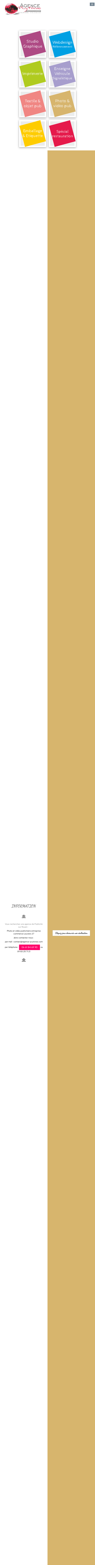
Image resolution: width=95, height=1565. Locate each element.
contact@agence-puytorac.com (28, 941)
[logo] (22, 7)
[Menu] (92, 4)
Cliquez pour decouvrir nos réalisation (71, 933)
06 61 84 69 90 (29, 947)
